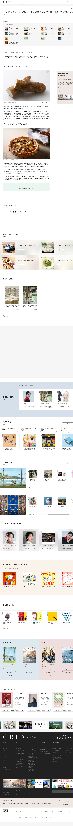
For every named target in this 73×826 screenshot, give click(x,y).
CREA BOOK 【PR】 (6, 794)
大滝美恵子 (7, 21)
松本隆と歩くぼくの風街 (44, 751)
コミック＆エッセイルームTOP (57, 745)
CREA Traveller (30, 823)
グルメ (4, 750)
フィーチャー (5, 764)
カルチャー (5, 752)
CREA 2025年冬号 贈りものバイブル (31, 767)
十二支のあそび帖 (55, 752)
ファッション (5, 757)
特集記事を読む (10, 672)
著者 (16, 794)
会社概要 (20, 817)
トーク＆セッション (46, 1)
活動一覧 (29, 794)
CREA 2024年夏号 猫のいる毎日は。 (31, 773)
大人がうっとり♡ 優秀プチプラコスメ (20, 767)
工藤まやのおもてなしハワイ (20, 753)
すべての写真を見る (45, 102)
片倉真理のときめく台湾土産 (20, 748)
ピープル (17, 792)
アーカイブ (5, 762)
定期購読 (50, 817)
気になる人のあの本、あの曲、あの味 (45, 747)
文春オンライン (43, 823)
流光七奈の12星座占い (68, 748)
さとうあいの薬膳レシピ (19, 759)
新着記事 (32, 1)
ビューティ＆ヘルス (7, 208)
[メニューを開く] (67, 2)
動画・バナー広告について (34, 817)
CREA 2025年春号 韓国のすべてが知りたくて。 (32, 764)
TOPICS (4, 767)
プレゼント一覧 (61, 101)
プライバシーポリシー (64, 817)
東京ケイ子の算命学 (68, 752)
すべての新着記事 (6, 745)
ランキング (5, 760)
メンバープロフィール (31, 792)
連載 (37, 1)
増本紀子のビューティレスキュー (20, 770)
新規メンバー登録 (66, 90)
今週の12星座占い (67, 750)
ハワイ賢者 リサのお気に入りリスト (20, 751)
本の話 (48, 823)
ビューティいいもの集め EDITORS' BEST (19, 764)
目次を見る (10, 669)
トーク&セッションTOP (43, 745)
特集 (40, 1)
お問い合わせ (26, 817)
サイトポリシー (56, 817)
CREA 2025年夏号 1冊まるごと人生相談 (31, 761)
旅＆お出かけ (5, 748)
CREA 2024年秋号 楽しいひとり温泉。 (31, 770)
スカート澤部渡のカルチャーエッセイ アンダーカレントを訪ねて (57, 758)
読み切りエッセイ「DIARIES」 (57, 748)
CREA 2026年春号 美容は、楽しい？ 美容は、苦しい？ (32, 750)
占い (64, 1)
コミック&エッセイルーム (56, 1)
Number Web (37, 823)
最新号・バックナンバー (7, 792)
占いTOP (66, 745)
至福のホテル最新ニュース (20, 755)
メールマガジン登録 (65, 801)
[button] (4, 316)
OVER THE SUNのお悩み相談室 (45, 753)
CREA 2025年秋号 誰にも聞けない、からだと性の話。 (32, 757)
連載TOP (17, 745)
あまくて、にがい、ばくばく (56, 755)
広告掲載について (43, 817)
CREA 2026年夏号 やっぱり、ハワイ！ (31, 747)
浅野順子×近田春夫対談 (43, 749)
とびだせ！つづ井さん (55, 750)
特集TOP (29, 745)
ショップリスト (10, 675)
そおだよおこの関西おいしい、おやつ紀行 (20, 757)
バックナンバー (31, 644)
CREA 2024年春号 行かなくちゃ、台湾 (31, 776)
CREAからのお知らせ (6, 769)
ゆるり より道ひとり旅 (55, 761)
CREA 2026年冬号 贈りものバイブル (31, 754)
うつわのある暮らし (19, 761)
